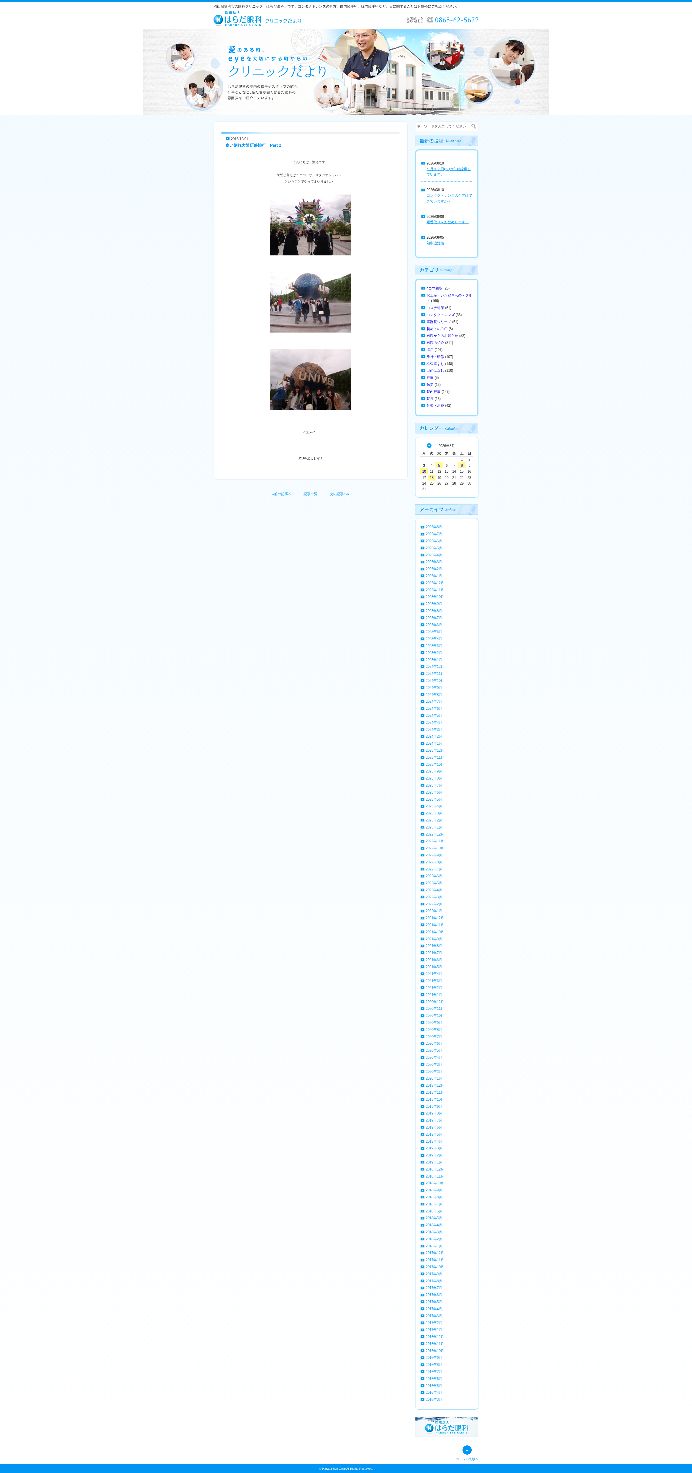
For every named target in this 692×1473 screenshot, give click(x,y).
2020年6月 (434, 1043)
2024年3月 (434, 730)
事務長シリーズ (439, 322)
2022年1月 (434, 911)
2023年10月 (435, 764)
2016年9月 (434, 1358)
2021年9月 (434, 939)
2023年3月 (434, 813)
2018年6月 (434, 1211)
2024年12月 (435, 667)
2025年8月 (434, 611)
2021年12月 (435, 918)
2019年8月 (434, 1113)
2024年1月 (434, 743)
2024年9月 (434, 688)
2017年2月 (434, 1323)
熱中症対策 (435, 243)
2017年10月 (435, 1267)
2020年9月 (434, 1023)
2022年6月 (434, 876)
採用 (430, 350)
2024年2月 (434, 736)
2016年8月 (434, 1365)
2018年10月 (435, 1183)
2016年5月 (434, 1386)
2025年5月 (434, 632)
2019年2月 (434, 1155)
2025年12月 (435, 583)
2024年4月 (434, 723)
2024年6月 (434, 708)
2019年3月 (434, 1148)
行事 (430, 378)
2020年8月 (434, 1030)
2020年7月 (434, 1037)
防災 (430, 385)
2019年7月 (434, 1120)
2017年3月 (434, 1316)
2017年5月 (434, 1302)
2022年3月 (434, 897)
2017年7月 (434, 1288)
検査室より (435, 364)
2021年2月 (434, 988)
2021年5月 (434, 967)
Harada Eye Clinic (334, 1468)
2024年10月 (435, 681)
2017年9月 (434, 1274)
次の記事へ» (339, 494)
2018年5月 (434, 1218)
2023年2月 (434, 820)
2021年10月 (435, 932)
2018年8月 (434, 1197)
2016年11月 (435, 1344)
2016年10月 (435, 1351)
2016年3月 (434, 1400)
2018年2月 (434, 1239)
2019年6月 (434, 1127)
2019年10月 (435, 1099)
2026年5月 (434, 548)
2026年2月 (434, 569)
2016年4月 (434, 1392)
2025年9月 (434, 604)
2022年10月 (435, 848)
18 (432, 478)
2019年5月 (434, 1134)
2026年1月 (434, 576)
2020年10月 (435, 1016)
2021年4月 (434, 974)
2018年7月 (434, 1204)
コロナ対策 (435, 308)
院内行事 (434, 392)
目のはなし (435, 371)
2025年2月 (434, 653)
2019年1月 (434, 1162)
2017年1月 (434, 1330)
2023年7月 (434, 785)
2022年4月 (434, 890)
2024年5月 (434, 716)
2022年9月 (434, 855)
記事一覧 (311, 494)
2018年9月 (434, 1190)
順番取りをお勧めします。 (448, 222)
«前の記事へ (282, 494)
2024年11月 (435, 674)
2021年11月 (435, 925)
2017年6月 (434, 1295)
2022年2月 (434, 904)
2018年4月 (434, 1225)
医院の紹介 (435, 343)
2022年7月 (434, 869)
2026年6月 (434, 541)
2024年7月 (434, 701)
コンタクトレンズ (441, 315)
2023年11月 (435, 757)
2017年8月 (434, 1281)
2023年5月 (434, 799)
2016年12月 (435, 1337)
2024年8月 (434, 695)
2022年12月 (435, 834)
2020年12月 (435, 1002)
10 (424, 471)
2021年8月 (434, 946)
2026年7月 (434, 534)
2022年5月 (434, 883)
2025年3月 (434, 646)
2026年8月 (434, 527)
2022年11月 (435, 841)
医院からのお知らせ (442, 336)
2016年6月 (434, 1379)
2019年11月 (435, 1092)
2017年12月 (435, 1253)
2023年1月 (434, 827)
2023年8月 (434, 778)
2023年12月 (435, 750)
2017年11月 (435, 1260)
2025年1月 (434, 660)
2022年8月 (434, 862)
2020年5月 (434, 1050)
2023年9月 (434, 771)
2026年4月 (434, 555)
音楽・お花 (435, 405)
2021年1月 (434, 995)
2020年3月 (434, 1065)
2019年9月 (434, 1106)
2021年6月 (434, 960)
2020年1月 (434, 1078)
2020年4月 (434, 1058)
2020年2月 (434, 1072)
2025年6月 (434, 625)
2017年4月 (434, 1309)
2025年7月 (434, 618)
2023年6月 (434, 792)
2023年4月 (434, 806)
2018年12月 (435, 1169)
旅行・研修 (435, 357)
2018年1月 (434, 1246)
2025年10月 (435, 597)
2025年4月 (434, 639)
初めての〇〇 (437, 329)
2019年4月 (434, 1141)
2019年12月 (435, 1085)
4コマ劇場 (435, 288)
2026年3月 (434, 562)
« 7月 (429, 445)
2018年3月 (434, 1232)
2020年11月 (435, 1009)
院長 (430, 399)
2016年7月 (434, 1372)
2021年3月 (434, 981)
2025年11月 (435, 590)
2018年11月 (435, 1176)
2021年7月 (434, 953)
